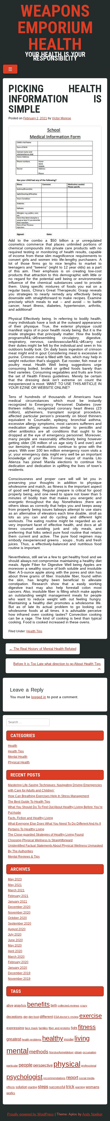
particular (12, 1065)
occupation (89, 1052)
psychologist (24, 1076)
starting (32, 1087)
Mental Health (17, 756)
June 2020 (15, 940)
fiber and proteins (59, 1028)
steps (43, 1086)
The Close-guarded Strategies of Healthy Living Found (46, 834)
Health (12, 746)
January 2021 (17, 901)
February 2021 (18, 896)
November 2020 (19, 912)
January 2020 (17, 968)
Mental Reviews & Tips (24, 856)
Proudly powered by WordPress (30, 1114)
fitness (87, 1026)
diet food (33, 1016)
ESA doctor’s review (66, 1016)
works (10, 1093)
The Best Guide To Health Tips (29, 801)
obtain (78, 1052)
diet (25, 1016)
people (25, 1065)
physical (66, 1064)
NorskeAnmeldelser (61, 1052)
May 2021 (15, 885)
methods (38, 1051)
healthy (52, 1038)
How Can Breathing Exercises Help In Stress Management (48, 796)
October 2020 (17, 918)
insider (69, 1039)
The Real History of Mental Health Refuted (42, 649)
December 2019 (19, 973)
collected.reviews (68, 1005)
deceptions (14, 1017)
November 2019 (19, 978)
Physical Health (19, 762)
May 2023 (15, 879)
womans (92, 1087)
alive (9, 1005)
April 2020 (15, 951)
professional (88, 1065)
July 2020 (14, 934)
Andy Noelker (92, 1114)
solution (21, 1087)
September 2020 (19, 923)
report (72, 1077)
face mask (31, 1028)
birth (54, 1005)
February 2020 (18, 962)
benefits (38, 1004)
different (46, 1016)
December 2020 (19, 907)
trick (70, 1086)
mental (17, 1051)
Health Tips (34, 631)
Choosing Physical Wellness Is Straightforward (40, 840)
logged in (38, 697)
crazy (83, 1005)
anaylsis (20, 1005)
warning (80, 1087)
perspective (43, 1065)
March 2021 (16, 890)
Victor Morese (61, 118)
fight (74, 1028)
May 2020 (15, 945)
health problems (31, 1039)
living (82, 1038)
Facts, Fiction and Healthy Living (30, 818)
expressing (15, 1028)
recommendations (54, 1078)
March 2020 (16, 957)
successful (57, 1087)
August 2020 (17, 929)
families (43, 1028)
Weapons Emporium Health (55, 27)
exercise (90, 1015)
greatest (13, 1039)
